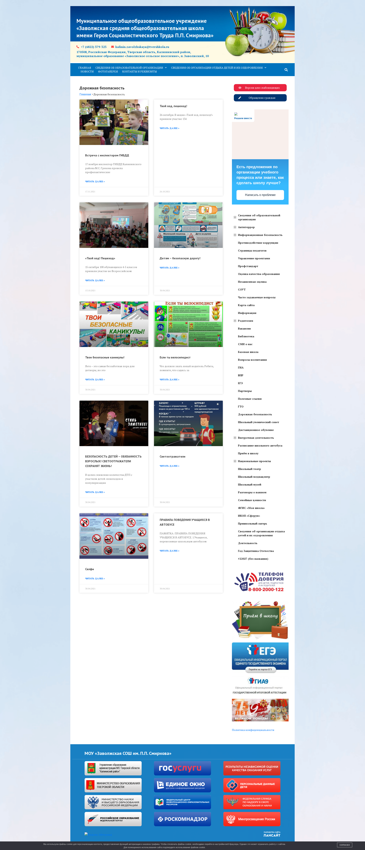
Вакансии (244, 328)
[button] (286, 70)
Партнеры (245, 391)
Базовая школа (248, 352)
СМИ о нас (245, 344)
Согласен (345, 845)
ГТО (241, 406)
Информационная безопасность (260, 235)
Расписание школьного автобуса (260, 445)
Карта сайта (246, 305)
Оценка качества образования (259, 274)
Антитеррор (246, 227)
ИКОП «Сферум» (249, 515)
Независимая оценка (252, 281)
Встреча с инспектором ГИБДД (107, 155)
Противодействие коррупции (258, 242)
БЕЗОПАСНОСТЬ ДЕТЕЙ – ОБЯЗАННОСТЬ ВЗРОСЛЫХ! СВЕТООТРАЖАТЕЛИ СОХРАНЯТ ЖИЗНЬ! (113, 461)
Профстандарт (248, 266)
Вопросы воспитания (252, 359)
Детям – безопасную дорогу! (180, 258)
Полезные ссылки (250, 398)
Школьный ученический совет (258, 422)
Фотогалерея (108, 71)
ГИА (241, 367)
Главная (84, 67)
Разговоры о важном (252, 492)
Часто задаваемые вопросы (256, 297)
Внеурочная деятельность (256, 437)
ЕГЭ (240, 383)
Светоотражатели (172, 456)
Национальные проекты (254, 461)
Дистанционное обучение (256, 430)
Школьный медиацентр (254, 476)
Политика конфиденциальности (253, 730)
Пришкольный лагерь (252, 523)
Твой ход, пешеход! (173, 106)
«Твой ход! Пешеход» (100, 258)
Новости (87, 71)
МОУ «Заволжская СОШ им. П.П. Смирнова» (128, 753)
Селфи (89, 569)
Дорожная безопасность (255, 414)
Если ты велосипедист (175, 357)
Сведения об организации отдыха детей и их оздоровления (217, 67)
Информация (247, 313)
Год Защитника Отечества (256, 551)
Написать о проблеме (260, 195)
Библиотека (246, 336)
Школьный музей (249, 484)
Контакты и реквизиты (139, 71)
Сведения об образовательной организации (129, 67)
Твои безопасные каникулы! (104, 357)
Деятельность (247, 543)
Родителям (245, 320)
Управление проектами (254, 258)
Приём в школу (248, 453)
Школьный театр (249, 469)
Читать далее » (95, 181)
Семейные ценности (252, 500)
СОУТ (242, 289)
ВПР (240, 375)
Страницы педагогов (252, 250)
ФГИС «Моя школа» (251, 508)
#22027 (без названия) (253, 558)
